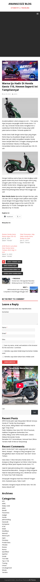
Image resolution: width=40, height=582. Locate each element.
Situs (3, 339)
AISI (3, 501)
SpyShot (4, 554)
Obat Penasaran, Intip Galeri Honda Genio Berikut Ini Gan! (27, 236)
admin (15, 94)
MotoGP (5, 533)
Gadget (4, 515)
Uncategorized (7, 568)
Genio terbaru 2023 (14, 262)
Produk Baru (6, 542)
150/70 (25, 283)
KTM (3, 526)
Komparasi (5, 524)
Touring (4, 563)
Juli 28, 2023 (7, 94)
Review (4, 547)
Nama (4, 327)
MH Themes (32, 580)
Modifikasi (5, 531)
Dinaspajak (5, 479)
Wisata (4, 570)
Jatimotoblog (6, 519)
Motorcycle (6, 536)
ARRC (4, 503)
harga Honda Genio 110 (12, 269)
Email (4, 333)
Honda (4, 517)
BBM (3, 508)
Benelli (4, 510)
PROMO (4, 545)
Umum (4, 565)
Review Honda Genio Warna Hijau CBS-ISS (9, 235)
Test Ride (5, 559)
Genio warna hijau (10, 266)
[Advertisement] (20, 37)
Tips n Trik (5, 561)
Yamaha (4, 572)
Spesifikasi (5, 552)
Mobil (4, 529)
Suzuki (4, 556)
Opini (3, 538)
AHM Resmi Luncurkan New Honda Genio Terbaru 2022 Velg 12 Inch (9, 249)
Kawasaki (5, 522)
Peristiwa (5, 540)
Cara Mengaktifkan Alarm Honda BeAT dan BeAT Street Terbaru (19, 453)
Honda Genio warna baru (12, 273)
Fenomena (5, 513)
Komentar (5, 312)
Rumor (4, 549)
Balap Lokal (6, 506)
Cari (3, 409)
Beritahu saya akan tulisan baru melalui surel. (19, 357)
